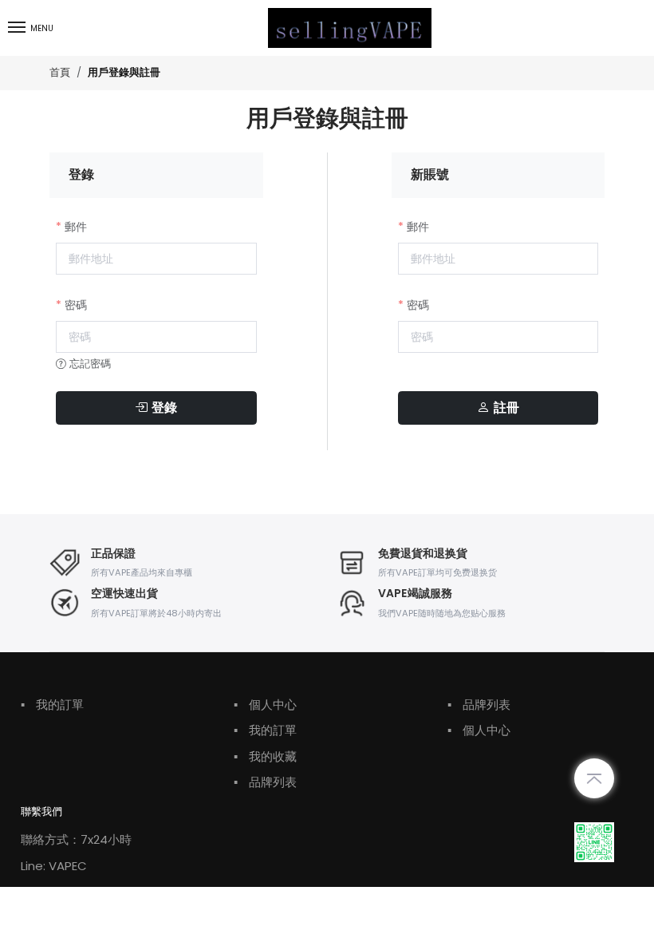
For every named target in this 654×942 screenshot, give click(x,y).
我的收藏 (265, 756)
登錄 (162, 408)
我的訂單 (52, 704)
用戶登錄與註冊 (124, 73)
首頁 (59, 72)
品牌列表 (265, 782)
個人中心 (265, 704)
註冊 (504, 408)
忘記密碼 (88, 363)
